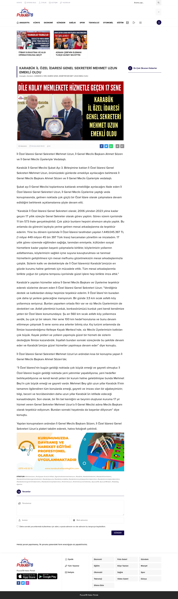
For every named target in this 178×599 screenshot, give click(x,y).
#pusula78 (95, 482)
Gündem (30, 76)
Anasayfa (22, 76)
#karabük (79, 476)
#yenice (19, 484)
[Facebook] (18, 583)
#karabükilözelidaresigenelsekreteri (29, 479)
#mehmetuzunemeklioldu (82, 482)
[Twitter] (23, 583)
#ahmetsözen (30, 476)
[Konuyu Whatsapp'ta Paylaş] (111, 146)
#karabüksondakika (61, 479)
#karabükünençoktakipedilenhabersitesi (83, 479)
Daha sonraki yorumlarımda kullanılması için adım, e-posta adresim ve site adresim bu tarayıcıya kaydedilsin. (63, 526)
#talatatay (115, 482)
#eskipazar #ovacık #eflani (45, 476)
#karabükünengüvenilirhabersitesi (29, 482)
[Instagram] (27, 583)
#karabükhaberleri (89, 476)
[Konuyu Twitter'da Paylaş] (106, 146)
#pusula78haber (105, 482)
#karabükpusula (48, 479)
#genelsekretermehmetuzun (65, 476)
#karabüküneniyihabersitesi (51, 482)
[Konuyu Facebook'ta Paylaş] (102, 146)
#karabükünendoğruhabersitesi (109, 479)
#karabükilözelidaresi (103, 476)
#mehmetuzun (67, 482)
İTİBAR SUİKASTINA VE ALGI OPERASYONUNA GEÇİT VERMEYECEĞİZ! (32, 55)
